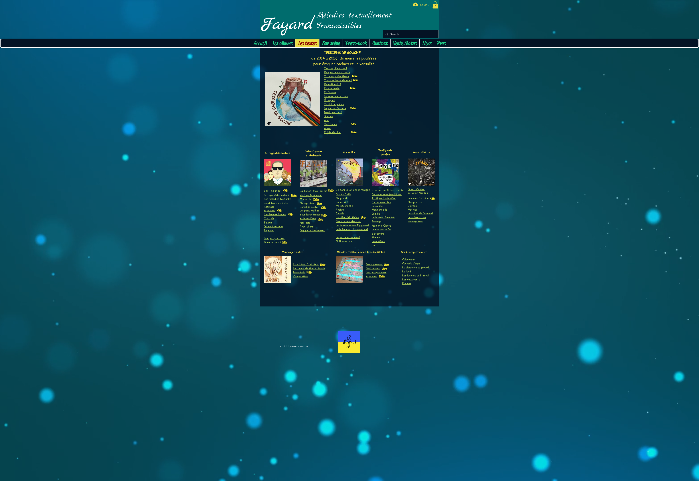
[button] (435, 4)
